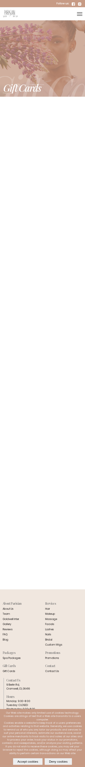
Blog (5, 639)
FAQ (5, 634)
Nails (48, 634)
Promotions (52, 658)
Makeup (50, 614)
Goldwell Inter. (11, 619)
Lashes (49, 629)
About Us (8, 609)
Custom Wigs (53, 644)
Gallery (7, 624)
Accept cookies (27, 761)
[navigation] (79, 13)
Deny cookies (58, 761)
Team (6, 614)
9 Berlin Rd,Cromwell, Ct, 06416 (18, 686)
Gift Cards (9, 671)
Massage (51, 619)
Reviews (7, 629)
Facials (49, 624)
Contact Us (52, 671)
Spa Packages (12, 658)
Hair (47, 609)
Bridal (48, 639)
